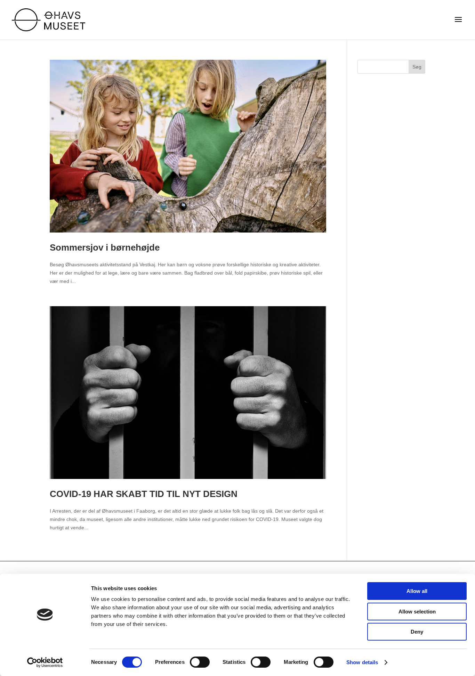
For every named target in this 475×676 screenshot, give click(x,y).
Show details (362, 662)
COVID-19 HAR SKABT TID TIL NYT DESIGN (144, 494)
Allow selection (417, 611)
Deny (417, 632)
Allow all (416, 591)
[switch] (200, 662)
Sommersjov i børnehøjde (105, 247)
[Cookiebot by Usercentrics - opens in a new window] (45, 662)
